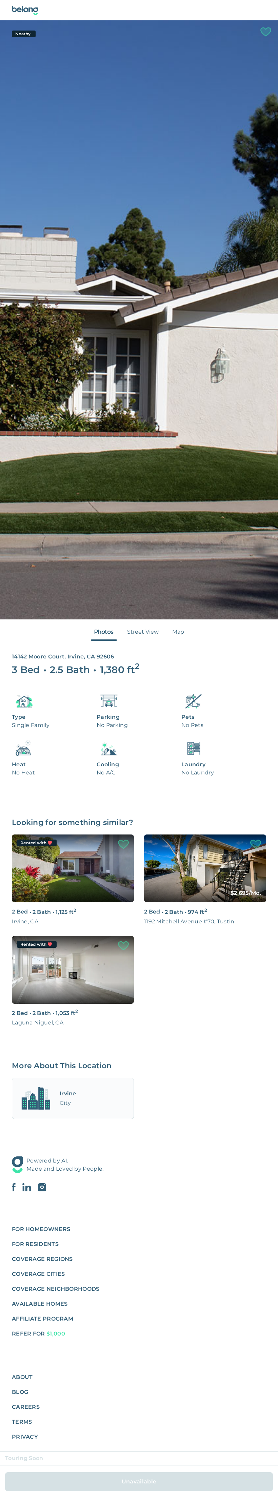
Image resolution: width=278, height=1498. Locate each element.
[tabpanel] (139, 319)
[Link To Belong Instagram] (42, 1187)
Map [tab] (178, 632)
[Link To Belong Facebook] (17, 1187)
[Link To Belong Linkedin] (30, 1187)
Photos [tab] (104, 632)
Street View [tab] (143, 632)
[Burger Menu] (262, 10)
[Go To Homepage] (25, 10)
